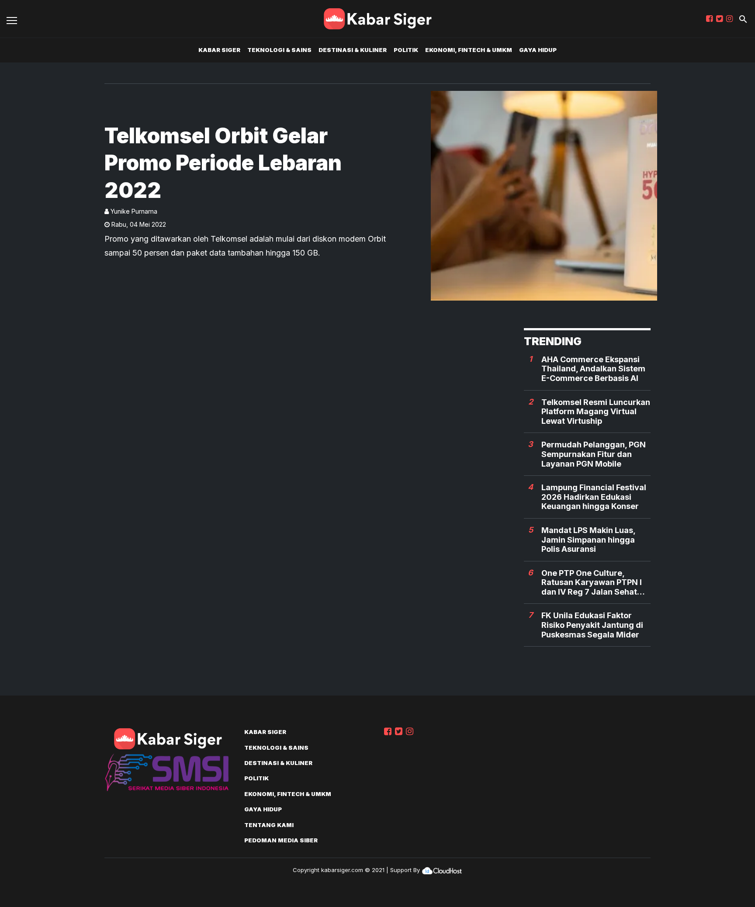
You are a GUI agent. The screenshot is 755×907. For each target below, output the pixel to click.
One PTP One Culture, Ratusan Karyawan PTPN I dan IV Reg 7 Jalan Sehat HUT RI (591, 582)
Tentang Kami (269, 824)
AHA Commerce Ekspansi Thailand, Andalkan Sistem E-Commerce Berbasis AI (593, 369)
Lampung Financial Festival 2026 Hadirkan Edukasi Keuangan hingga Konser (593, 497)
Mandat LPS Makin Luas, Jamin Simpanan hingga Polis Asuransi (588, 540)
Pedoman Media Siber (281, 840)
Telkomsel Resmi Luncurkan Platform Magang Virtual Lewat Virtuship (595, 412)
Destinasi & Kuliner (353, 49)
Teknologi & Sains (279, 49)
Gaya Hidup (538, 49)
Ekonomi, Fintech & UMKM (468, 49)
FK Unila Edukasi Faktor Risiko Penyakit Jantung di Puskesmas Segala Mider (592, 625)
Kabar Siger (219, 49)
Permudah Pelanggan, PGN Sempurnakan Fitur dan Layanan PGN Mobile (593, 454)
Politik (406, 49)
